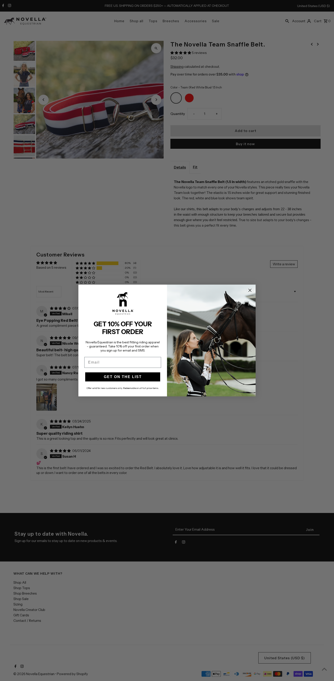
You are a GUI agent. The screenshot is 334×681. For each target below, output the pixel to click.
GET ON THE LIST (123, 377)
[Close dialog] (250, 290)
